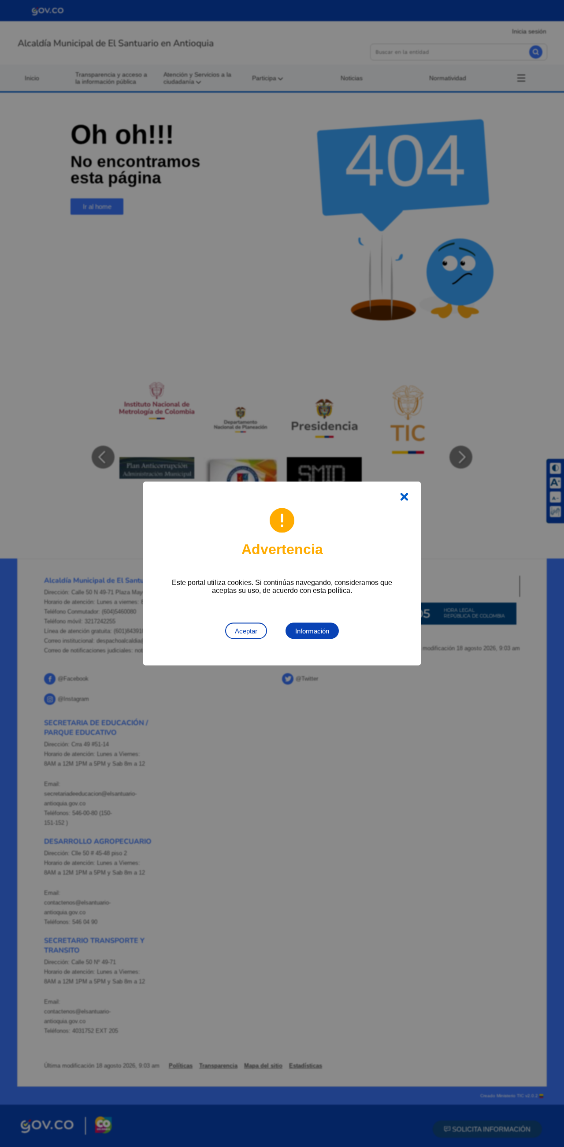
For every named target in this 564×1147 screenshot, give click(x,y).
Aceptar (246, 631)
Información (312, 631)
